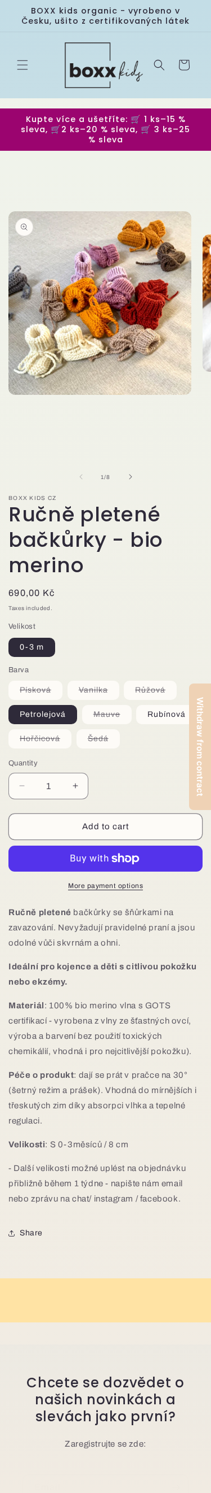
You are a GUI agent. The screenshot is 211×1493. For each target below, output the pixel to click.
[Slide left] (81, 476)
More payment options (105, 886)
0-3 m (32, 647)
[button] (22, 65)
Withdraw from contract (200, 746)
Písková (41, 692)
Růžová (156, 692)
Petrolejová (43, 714)
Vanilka (99, 692)
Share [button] (31, 1233)
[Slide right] (130, 476)
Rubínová (166, 714)
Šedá (104, 741)
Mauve (112, 716)
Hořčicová (45, 741)
